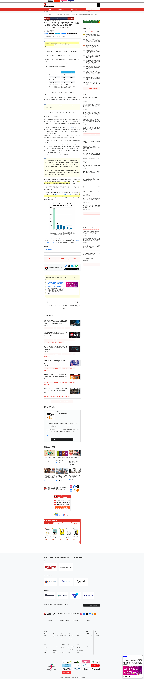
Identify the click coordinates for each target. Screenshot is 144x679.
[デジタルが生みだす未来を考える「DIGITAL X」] (76, 669)
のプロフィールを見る (62, 439)
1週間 (92, 31)
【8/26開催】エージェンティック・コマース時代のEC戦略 (56, 36)
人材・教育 (78, 647)
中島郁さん (55, 242)
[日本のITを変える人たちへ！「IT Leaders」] (76, 665)
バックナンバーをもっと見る (63, 401)
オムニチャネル (55, 650)
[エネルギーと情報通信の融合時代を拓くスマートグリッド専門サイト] (86, 665)
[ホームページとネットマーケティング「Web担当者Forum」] (86, 662)
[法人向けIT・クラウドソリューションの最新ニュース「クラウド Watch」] (66, 665)
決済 (45, 652)
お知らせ (87, 637)
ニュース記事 (98, 635)
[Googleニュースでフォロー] (92, 614)
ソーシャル (54, 638)
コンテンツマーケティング (78, 11)
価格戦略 (45, 647)
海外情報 (56, 11)
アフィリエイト (94, 11)
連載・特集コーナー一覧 (51, 14)
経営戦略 (75, 523)
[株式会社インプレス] (51, 667)
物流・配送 (62, 647)
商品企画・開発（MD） (71, 647)
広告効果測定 (63, 644)
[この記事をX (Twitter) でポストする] (69, 266)
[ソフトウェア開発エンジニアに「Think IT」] (76, 662)
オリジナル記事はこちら (49, 249)
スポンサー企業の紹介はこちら (92, 605)
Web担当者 (64, 1)
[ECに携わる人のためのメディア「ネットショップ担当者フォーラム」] (95, 665)
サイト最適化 (46, 641)
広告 (61, 638)
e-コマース (49, 523)
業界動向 (62, 652)
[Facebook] (74, 486)
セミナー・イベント (89, 635)
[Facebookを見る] (84, 614)
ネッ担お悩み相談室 (58, 489)
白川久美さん (49, 242)
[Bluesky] (90, 614)
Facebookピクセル (69, 127)
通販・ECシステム (55, 652)
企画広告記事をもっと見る (92, 213)
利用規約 (88, 620)
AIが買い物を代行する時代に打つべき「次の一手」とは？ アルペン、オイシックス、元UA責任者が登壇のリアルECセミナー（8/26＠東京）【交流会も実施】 (133, 659)
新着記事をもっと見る (93, 134)
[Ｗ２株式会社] (75, 595)
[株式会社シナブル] (88, 595)
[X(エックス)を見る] (87, 614)
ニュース (87, 633)
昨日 (86, 31)
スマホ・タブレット (55, 641)
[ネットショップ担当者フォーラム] (49, 615)
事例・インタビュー (89, 642)
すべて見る (92, 264)
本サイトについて (49, 620)
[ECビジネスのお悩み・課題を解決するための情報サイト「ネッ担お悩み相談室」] (66, 673)
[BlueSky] (71, 490)
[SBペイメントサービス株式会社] (66, 567)
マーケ (57, 523)
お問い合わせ (76, 620)
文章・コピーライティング (71, 644)
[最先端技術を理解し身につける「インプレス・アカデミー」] (95, 669)
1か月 (98, 31)
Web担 (63, 489)
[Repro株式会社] (49, 595)
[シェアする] (66, 266)
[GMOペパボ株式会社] (81, 582)
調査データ (88, 640)
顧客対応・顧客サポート (55, 647)
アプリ (78, 638)
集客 (72, 11)
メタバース (67, 11)
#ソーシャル (61, 254)
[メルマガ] (71, 486)
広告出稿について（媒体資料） (64, 620)
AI (63, 11)
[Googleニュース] (74, 490)
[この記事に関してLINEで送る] (77, 266)
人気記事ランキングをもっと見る (92, 88)
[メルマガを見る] (81, 614)
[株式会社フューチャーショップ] (50, 582)
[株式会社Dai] (66, 582)
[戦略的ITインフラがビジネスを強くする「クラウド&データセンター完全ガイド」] (66, 662)
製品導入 (71, 1)
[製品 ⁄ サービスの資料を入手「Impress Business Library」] (66, 669)
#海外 (70, 254)
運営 (78, 644)
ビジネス (66, 523)
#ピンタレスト (66, 254)
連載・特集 (46, 11)
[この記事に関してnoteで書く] (74, 266)
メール (45, 638)
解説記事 (97, 633)
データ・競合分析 (63, 641)
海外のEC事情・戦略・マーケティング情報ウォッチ (64, 14)
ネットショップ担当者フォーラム (49, 5)
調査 (78, 652)
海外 (52, 11)
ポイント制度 (71, 641)
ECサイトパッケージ (71, 650)
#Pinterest (56, 254)
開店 (61, 650)
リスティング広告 (87, 11)
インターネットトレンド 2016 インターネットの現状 (64, 194)
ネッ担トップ (45, 14)
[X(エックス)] (77, 486)
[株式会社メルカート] (62, 595)
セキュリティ (46, 650)
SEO (78, 635)
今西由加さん (52, 239)
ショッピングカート (80, 650)
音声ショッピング (71, 638)
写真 (45, 644)
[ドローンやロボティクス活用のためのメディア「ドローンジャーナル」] (86, 669)
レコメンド (78, 641)
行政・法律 (70, 652)
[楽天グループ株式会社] (50, 567)
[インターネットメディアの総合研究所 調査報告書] (95, 662)
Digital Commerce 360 (52, 435)
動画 (53, 644)
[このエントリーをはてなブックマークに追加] (72, 266)
